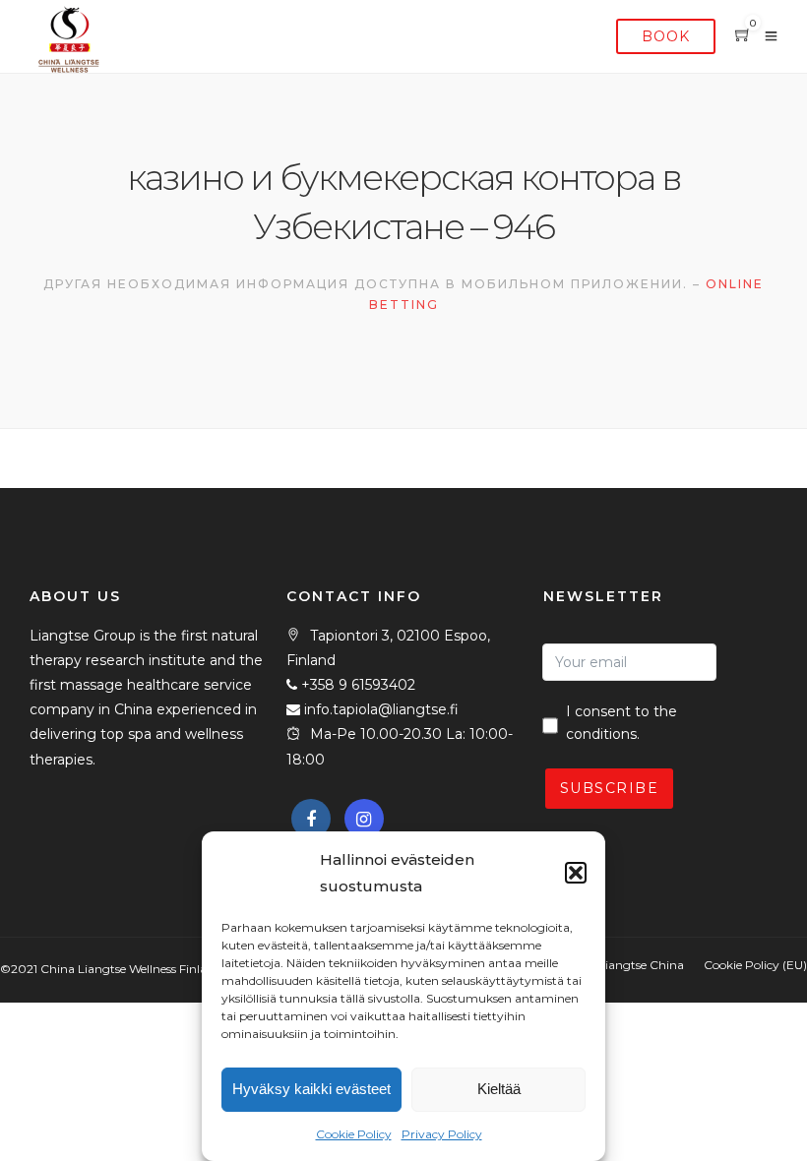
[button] (576, 873)
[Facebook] (311, 818)
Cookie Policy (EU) (755, 964)
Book (666, 36)
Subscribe (609, 788)
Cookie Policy (354, 1134)
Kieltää (499, 1088)
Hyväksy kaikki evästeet (311, 1088)
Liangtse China (641, 964)
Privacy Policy (442, 1134)
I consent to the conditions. (621, 723)
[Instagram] (364, 818)
